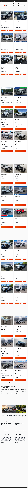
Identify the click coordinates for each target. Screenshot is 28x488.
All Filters (3, 5)
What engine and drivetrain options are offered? (9, 393)
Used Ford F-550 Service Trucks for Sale (20, 438)
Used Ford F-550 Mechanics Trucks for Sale (20, 440)
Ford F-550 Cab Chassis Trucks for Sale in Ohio (6, 429)
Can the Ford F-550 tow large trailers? (7, 395)
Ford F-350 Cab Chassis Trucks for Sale (6, 436)
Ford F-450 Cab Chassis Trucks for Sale (6, 437)
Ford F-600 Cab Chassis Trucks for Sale (6, 438)
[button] (12, 15)
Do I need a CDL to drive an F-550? (7, 397)
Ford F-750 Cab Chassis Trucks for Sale (6, 439)
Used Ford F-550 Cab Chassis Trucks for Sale (20, 436)
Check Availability (7, 30)
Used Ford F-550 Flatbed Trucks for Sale (20, 437)
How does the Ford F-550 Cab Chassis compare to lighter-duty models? (13, 389)
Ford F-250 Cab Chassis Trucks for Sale (6, 440)
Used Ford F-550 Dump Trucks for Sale (19, 439)
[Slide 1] (6, 19)
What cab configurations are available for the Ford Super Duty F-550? (12, 391)
